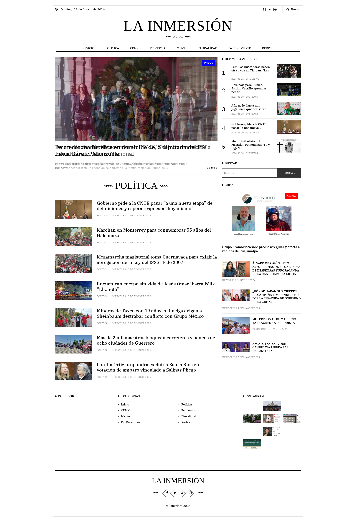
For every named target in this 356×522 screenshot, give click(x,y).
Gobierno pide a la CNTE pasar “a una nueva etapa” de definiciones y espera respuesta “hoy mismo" (154, 205)
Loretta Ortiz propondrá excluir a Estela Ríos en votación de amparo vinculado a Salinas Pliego (148, 367)
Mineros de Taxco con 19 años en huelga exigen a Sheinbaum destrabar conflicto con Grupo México (150, 313)
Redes (266, 48)
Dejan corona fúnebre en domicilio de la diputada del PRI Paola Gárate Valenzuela (131, 150)
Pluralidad (207, 48)
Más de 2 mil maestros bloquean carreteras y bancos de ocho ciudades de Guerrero (156, 340)
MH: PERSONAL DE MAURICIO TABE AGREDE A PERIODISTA (274, 320)
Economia (158, 48)
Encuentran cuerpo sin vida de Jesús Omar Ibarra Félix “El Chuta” (156, 286)
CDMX (134, 48)
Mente (182, 48)
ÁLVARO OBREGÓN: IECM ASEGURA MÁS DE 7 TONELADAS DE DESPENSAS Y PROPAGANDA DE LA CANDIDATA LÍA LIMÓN (276, 268)
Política (112, 48)
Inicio (89, 48)
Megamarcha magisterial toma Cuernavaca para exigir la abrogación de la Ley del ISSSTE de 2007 (157, 259)
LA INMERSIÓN (178, 26)
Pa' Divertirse (239, 48)
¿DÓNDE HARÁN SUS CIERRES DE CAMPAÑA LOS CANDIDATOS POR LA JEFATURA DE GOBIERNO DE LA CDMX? (276, 296)
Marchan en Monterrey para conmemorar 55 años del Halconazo (154, 232)
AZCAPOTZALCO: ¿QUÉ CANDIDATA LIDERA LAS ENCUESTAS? (270, 347)
